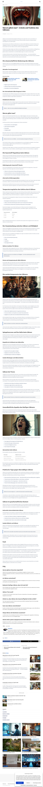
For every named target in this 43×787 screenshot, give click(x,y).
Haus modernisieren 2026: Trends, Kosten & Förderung (29, 752)
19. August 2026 (10, 656)
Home (3, 4)
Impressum (35, 785)
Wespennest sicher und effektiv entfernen (14, 703)
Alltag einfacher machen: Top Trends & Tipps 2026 (14, 79)
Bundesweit (5, 715)
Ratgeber (6, 4)
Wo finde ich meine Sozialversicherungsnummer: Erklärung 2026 (12, 768)
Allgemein (5, 711)
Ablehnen (28, 782)
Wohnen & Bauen (6, 719)
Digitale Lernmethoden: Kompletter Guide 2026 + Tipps (16, 695)
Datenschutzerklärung (29, 785)
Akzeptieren (20, 782)
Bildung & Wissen (6, 713)
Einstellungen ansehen (37, 782)
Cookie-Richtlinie (23, 785)
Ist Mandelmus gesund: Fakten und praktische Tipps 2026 (12, 673)
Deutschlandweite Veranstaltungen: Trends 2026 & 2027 (30, 768)
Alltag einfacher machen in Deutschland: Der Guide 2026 (33, 79)
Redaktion (10, 628)
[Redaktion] (5, 629)
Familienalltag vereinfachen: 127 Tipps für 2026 (10, 682)
